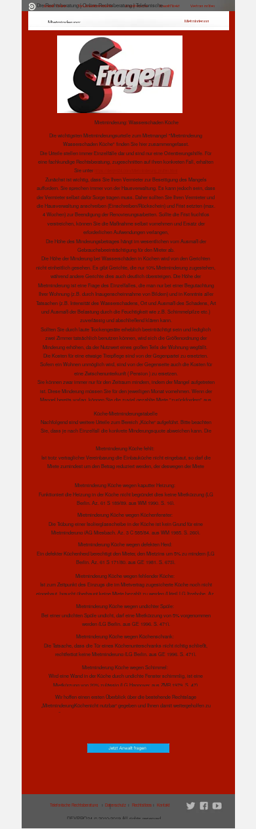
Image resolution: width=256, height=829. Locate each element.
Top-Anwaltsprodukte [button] (94, 6)
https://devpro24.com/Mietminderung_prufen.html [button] (136, 171)
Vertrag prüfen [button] (202, 6)
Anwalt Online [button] (54, 6)
